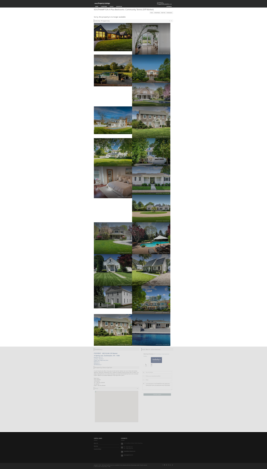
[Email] (157, 380)
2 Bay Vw (151, 270)
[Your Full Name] (157, 372)
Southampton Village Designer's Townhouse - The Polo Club (151, 152)
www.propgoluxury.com (128, 455)
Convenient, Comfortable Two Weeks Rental (151, 69)
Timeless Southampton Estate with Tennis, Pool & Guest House (151, 300)
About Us (96, 443)
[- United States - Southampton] (151, 330)
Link (151, 365)
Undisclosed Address (113, 270)
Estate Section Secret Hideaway (151, 238)
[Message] (157, 386)
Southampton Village (151, 122)
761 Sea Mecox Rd (113, 330)
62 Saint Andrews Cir (151, 180)
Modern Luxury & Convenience (113, 37)
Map (96, 388)
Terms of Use (97, 466)
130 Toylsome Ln (151, 94)
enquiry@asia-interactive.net (129, 451)
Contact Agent (157, 394)
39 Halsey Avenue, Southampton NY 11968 (113, 297)
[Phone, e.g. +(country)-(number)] (157, 376)
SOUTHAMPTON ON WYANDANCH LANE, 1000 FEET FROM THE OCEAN (151, 208)
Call (146, 365)
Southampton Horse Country (113, 70)
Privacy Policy (104, 466)
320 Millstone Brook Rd (113, 238)
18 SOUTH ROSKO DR (113, 152)
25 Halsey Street (113, 120)
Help (109, 466)
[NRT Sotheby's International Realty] (157, 360)
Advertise (96, 446)
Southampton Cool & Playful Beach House (151, 39)
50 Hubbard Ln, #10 (113, 182)
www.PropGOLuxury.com (109, 465)
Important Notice (97, 449)
